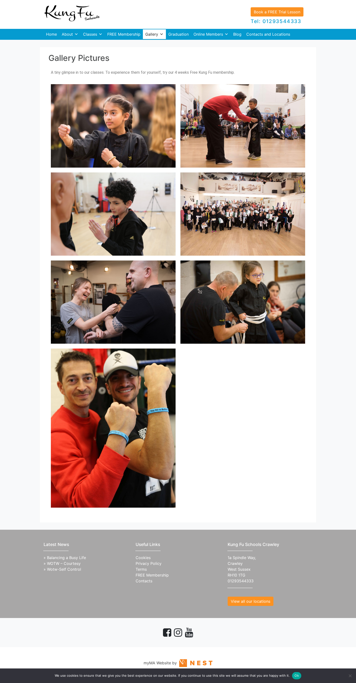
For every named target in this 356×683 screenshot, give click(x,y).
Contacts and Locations (268, 34)
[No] (350, 675)
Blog (237, 34)
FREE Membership (123, 34)
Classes (90, 34)
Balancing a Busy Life (66, 557)
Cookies (143, 557)
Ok (296, 675)
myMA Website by (161, 662)
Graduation (178, 34)
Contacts (144, 580)
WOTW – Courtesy (64, 563)
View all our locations (250, 601)
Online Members (208, 34)
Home (51, 34)
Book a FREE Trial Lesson (277, 11)
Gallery (151, 34)
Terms (141, 569)
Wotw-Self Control (64, 569)
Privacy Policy (149, 563)
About (67, 34)
